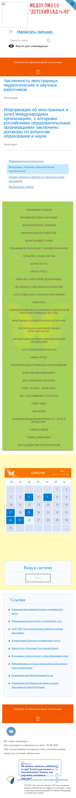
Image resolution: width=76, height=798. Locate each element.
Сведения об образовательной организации (38, 62)
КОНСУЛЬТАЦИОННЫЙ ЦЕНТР (39, 373)
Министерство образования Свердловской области (34, 648)
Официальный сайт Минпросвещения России (32, 675)
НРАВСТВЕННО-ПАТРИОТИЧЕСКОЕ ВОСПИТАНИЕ (39, 320)
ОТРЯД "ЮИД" (39, 403)
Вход (38, 578)
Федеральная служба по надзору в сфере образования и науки (39, 656)
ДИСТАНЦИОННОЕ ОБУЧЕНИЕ (39, 380)
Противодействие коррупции (38, 217)
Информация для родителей (38, 233)
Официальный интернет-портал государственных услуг (36, 621)
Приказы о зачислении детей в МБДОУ (39, 279)
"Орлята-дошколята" (38, 437)
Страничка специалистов (39, 256)
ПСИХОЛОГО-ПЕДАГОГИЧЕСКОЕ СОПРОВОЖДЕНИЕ (39, 365)
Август (64, 471)
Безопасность (39, 264)
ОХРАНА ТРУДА (38, 357)
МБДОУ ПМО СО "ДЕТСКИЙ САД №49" (50, 9)
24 (10, 520)
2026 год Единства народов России (39, 445)
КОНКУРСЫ (39, 302)
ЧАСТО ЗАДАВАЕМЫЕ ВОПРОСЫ (38, 349)
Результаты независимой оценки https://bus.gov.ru (39, 330)
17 (10, 512)
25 (19, 520)
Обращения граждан (38, 210)
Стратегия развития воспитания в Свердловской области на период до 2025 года (39, 311)
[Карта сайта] (11, 31)
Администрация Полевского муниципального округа (35, 640)
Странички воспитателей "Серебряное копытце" (38, 248)
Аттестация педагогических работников (39, 294)
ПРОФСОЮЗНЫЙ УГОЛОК (39, 240)
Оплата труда (38, 271)
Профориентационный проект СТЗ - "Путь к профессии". (39, 420)
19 (28, 512)
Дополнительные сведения (39, 225)
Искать (48, 40)
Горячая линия (39, 429)
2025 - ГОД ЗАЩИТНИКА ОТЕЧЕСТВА (39, 396)
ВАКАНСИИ (39, 411)
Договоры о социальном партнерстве (39, 287)
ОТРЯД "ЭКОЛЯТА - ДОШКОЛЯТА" (39, 388)
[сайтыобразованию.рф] (70, 5)
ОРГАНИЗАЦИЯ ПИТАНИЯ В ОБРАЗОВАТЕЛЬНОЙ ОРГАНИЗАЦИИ (39, 340)
